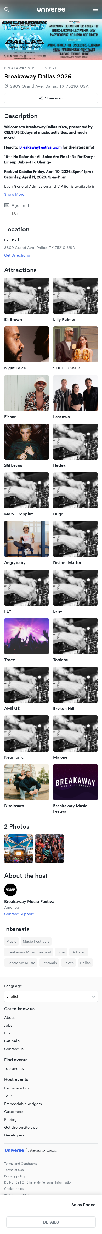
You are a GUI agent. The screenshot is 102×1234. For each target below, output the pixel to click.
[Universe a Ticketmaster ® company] (51, 1151)
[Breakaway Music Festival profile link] (51, 890)
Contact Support (19, 914)
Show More (14, 194)
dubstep (78, 952)
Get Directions (17, 255)
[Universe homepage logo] (51, 10)
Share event (54, 98)
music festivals (36, 941)
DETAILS (51, 1222)
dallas (85, 962)
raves (68, 962)
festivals (49, 962)
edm (61, 952)
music (11, 941)
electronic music (20, 962)
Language (13, 985)
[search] (6, 9)
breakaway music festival (28, 952)
